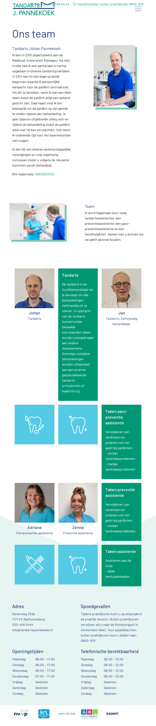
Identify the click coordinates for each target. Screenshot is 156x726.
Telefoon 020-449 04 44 (51, 4)
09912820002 (44, 174)
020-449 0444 (22, 624)
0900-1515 (88, 640)
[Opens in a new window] (21, 713)
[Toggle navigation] (138, 9)
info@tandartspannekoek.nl (32, 630)
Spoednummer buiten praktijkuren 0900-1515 (111, 4)
